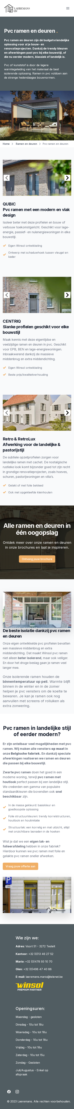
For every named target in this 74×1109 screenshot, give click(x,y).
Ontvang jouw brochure (37, 559)
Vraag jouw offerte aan (20, 866)
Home (6, 143)
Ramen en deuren (26, 143)
